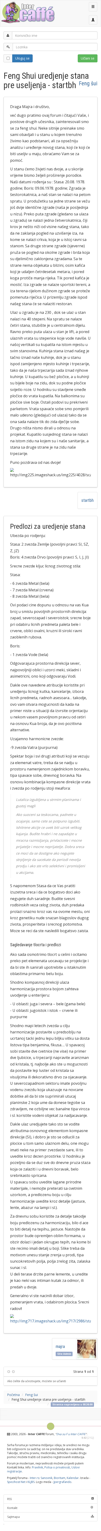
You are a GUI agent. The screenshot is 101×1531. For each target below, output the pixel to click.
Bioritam (59, 1478)
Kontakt (12, 1508)
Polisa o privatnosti (57, 1467)
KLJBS (31, 1482)
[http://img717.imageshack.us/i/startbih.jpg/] (50, 1319)
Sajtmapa (13, 1517)
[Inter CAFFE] (27, 12)
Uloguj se (22, 58)
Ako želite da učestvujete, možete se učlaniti (36, 1381)
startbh (87, 500)
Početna (13, 1394)
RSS (9, 1499)
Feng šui (88, 83)
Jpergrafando (62, 1482)
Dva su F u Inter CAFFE (70, 1434)
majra (61, 1346)
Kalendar (73, 1478)
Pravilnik (37, 1467)
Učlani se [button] (87, 58)
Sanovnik (46, 1478)
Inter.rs (34, 1478)
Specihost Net (16, 1482)
